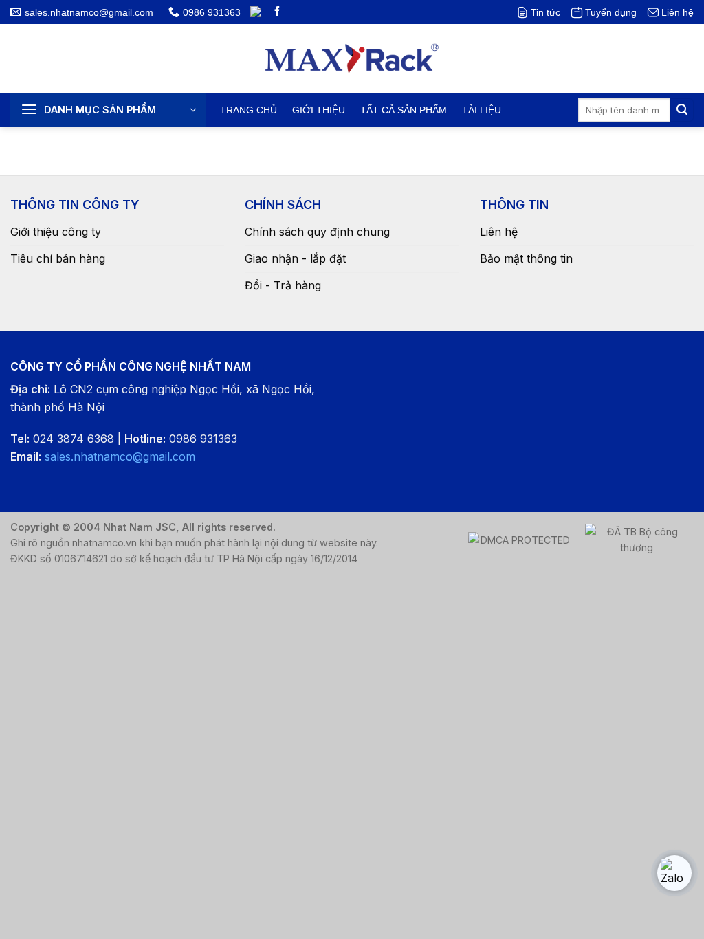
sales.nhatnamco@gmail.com (120, 456)
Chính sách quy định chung (317, 232)
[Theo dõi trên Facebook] (277, 11)
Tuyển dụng (611, 12)
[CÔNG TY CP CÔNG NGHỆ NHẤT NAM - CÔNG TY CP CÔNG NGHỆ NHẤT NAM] (352, 58)
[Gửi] (682, 110)
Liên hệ (677, 12)
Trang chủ (248, 109)
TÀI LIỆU (481, 109)
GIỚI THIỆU (318, 109)
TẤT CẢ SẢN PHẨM (403, 109)
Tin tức (545, 12)
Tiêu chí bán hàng (57, 258)
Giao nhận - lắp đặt (295, 258)
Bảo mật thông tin (526, 258)
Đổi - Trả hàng (283, 285)
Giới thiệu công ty (55, 232)
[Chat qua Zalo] (674, 873)
